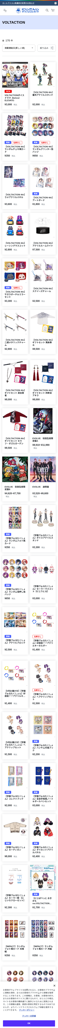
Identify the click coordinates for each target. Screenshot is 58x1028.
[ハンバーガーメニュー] (5, 10)
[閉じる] (54, 985)
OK (29, 1023)
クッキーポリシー (27, 1010)
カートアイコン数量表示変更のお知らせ (18, 3)
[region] (29, 1004)
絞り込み (44, 48)
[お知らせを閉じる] (55, 3)
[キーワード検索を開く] (47, 10)
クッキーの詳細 (29, 1016)
